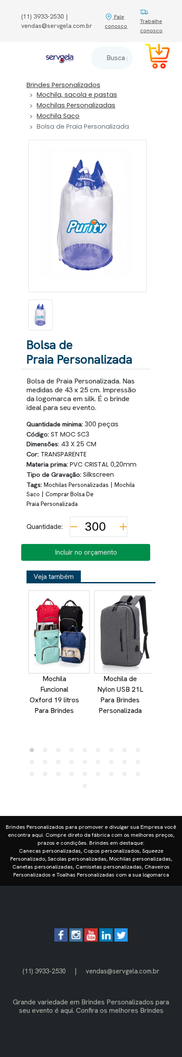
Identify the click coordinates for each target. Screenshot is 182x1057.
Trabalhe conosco (151, 25)
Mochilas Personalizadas (76, 105)
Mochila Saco (58, 115)
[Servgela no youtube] (91, 939)
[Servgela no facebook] (61, 939)
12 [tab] (60, 764)
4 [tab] (73, 752)
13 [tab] (73, 764)
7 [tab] (113, 752)
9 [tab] (140, 752)
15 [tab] (100, 764)
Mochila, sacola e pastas (77, 94)
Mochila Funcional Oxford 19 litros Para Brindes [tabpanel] (54, 694)
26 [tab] (126, 776)
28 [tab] (87, 788)
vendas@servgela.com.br (122, 971)
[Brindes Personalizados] (59, 57)
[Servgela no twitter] (121, 939)
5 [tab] (87, 752)
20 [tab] (47, 776)
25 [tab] (113, 776)
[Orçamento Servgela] (152, 57)
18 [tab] (140, 764)
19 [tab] (34, 776)
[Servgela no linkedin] (106, 939)
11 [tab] (47, 764)
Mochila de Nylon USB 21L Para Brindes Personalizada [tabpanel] (120, 694)
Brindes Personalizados (63, 84)
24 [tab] (100, 776)
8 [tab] (126, 752)
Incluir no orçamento (86, 552)
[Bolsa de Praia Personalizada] (40, 314)
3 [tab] (60, 752)
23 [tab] (87, 776)
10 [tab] (34, 764)
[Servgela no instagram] (76, 939)
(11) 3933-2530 (44, 971)
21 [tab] (60, 776)
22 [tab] (73, 776)
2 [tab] (47, 752)
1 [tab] (34, 752)
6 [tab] (100, 752)
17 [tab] (126, 764)
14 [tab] (87, 764)
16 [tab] (113, 764)
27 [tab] (140, 776)
